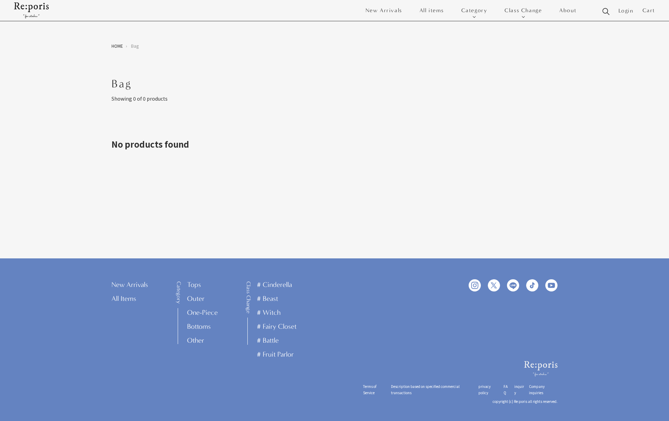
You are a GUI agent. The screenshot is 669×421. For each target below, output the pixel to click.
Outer (196, 299)
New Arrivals (384, 10)
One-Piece (202, 313)
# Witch (268, 313)
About (568, 10)
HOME (117, 46)
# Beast (267, 299)
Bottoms (199, 326)
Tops (194, 285)
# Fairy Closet (277, 326)
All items (432, 10)
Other (195, 340)
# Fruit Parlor (275, 354)
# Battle (268, 340)
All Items (124, 299)
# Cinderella (274, 285)
